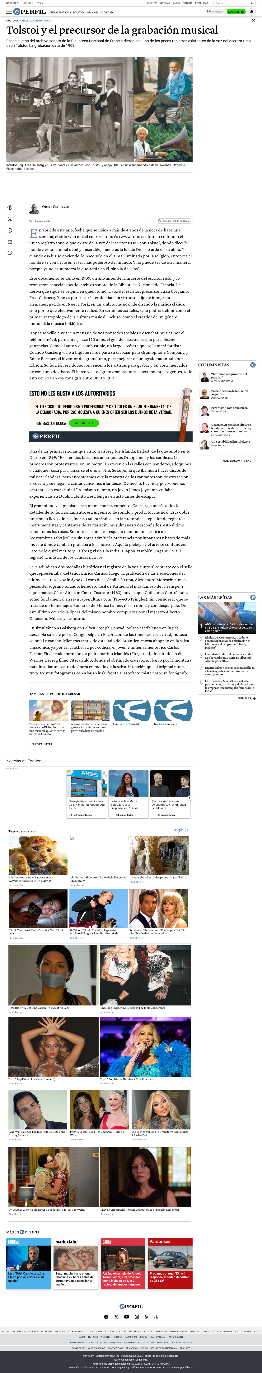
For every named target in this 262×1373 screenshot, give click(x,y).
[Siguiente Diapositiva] (189, 797)
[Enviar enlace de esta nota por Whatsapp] (9, 230)
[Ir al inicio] (29, 11)
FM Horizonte (175, 1337)
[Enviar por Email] (9, 242)
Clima (90, 1331)
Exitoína (187, 3)
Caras (176, 3)
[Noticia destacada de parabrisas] (170, 1243)
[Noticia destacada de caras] (123, 1243)
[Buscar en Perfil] (252, 3)
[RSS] (146, 1317)
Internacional (76, 1331)
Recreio (176, 1342)
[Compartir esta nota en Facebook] (9, 207)
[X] (116, 1317)
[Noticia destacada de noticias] (28, 1243)
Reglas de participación (164, 1348)
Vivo (237, 1331)
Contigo (102, 1342)
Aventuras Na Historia (122, 1342)
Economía (46, 1331)
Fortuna (117, 1337)
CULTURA (12, 20)
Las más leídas (215, 597)
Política (79, 12)
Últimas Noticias (59, 12)
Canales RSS (79, 1348)
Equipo (144, 1348)
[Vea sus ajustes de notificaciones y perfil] (251, 11)
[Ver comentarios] (253, 21)
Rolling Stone (146, 1342)
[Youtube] (126, 1317)
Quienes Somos (96, 1348)
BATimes (160, 1337)
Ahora (5, 1331)
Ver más (244, 698)
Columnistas (213, 365)
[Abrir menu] (9, 11)
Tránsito (185, 1348)
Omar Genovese (55, 206)
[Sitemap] (156, 1317)
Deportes (101, 1331)
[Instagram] (137, 1317)
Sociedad (106, 12)
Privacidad (132, 1348)
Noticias (165, 3)
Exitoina (216, 1331)
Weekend (105, 1337)
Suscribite (236, 11)
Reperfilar (135, 1331)
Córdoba (121, 1331)
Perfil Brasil (202, 3)
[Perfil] (30, 1232)
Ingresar (217, 11)
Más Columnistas (237, 460)
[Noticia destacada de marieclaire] (76, 1243)
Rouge (143, 1337)
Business (152, 3)
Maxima (187, 1342)
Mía (152, 1337)
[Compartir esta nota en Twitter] (9, 219)
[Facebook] (106, 1317)
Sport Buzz (163, 1342)
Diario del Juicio (251, 1331)
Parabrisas (131, 1337)
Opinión (92, 12)
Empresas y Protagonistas (171, 1331)
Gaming (227, 1331)
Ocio (111, 1331)
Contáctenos (115, 1348)
